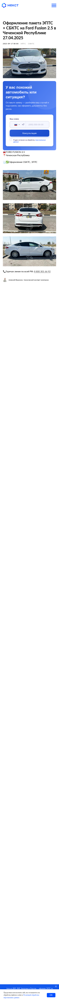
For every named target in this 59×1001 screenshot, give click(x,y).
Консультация (29, 133)
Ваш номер (14, 119)
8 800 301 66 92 (42, 271)
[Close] (56, 986)
